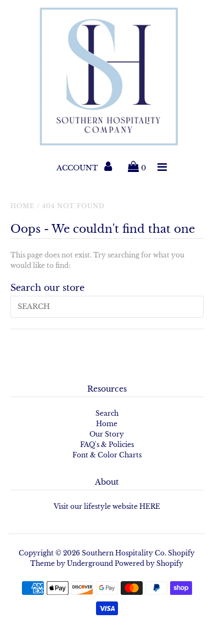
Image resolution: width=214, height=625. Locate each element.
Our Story (106, 434)
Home (22, 206)
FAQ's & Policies (107, 444)
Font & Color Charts (107, 455)
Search (107, 413)
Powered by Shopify (149, 563)
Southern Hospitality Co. (124, 553)
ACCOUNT (78, 168)
